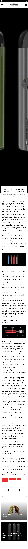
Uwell (19, 478)
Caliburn (16, 418)
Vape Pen (5, 481)
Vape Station (13, 200)
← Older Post (5, 490)
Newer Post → (23, 490)
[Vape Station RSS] (26, 496)
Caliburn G (21, 430)
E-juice (12, 466)
